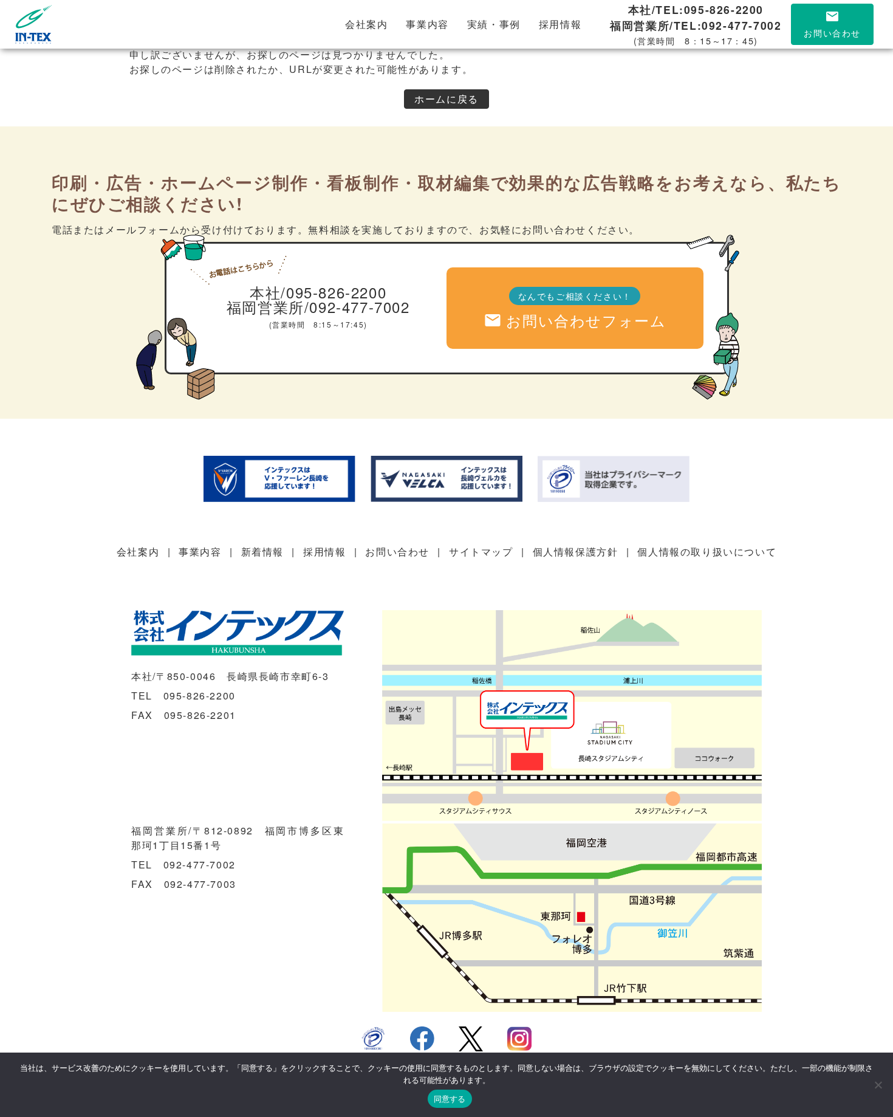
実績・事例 (494, 24)
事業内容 (427, 24)
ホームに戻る (446, 99)
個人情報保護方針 (575, 551)
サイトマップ (481, 551)
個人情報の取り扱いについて (706, 551)
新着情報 (262, 551)
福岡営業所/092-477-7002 (318, 306)
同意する (450, 1099)
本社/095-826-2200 (318, 291)
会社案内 (366, 24)
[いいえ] (878, 1085)
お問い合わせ (397, 551)
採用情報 (560, 24)
